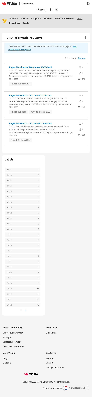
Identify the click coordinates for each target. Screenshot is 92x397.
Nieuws (24, 18)
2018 (9, 283)
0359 (9, 207)
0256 (9, 202)
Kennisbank (14, 23)
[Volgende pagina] (25, 310)
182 (9, 256)
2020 (9, 294)
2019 (9, 288)
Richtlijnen (7, 337)
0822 (9, 213)
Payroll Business (18, 111)
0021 (9, 169)
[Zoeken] (88, 3)
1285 (9, 240)
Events (26, 23)
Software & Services (64, 18)
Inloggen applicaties (55, 367)
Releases (47, 18)
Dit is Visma (51, 332)
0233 (9, 196)
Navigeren (36, 18)
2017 (9, 277)
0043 (9, 180)
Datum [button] (81, 58)
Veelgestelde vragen (12, 341)
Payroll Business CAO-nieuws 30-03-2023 (30, 67)
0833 (9, 229)
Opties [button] (85, 37)
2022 (9, 305)
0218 (9, 191)
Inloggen (40, 9)
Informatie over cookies (13, 346)
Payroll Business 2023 (21, 83)
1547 (9, 250)
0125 (9, 186)
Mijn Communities (51, 9)
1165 (9, 234)
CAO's (79, 18)
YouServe (13, 18)
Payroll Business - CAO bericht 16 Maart (30, 123)
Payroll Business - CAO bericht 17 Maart (30, 95)
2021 (9, 299)
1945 (9, 272)
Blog (5, 358)
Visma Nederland (77, 388)
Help (56, 9)
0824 (9, 218)
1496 (9, 245)
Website (49, 358)
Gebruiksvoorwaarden (13, 332)
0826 (9, 223)
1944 (9, 267)
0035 (9, 175)
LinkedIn (7, 362)
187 (9, 261)
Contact (49, 362)
